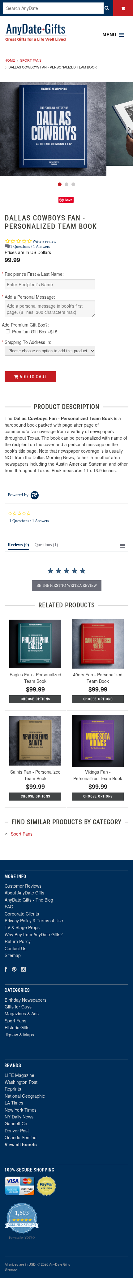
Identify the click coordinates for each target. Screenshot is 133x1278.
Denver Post (17, 1130)
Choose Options (35, 699)
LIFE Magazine (19, 1075)
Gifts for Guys (18, 1007)
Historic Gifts (17, 1027)
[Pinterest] (14, 968)
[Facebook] (6, 968)
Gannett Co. (16, 1123)
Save (68, 199)
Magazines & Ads (22, 1013)
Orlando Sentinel (21, 1137)
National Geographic (25, 1096)
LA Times (14, 1103)
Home (10, 60)
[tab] (18, 546)
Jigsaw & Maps (19, 1034)
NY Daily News (19, 1116)
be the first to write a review (66, 585)
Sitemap (13, 955)
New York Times (20, 1110)
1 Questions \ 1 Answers (30, 246)
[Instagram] (23, 968)
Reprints (13, 1089)
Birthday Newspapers (25, 1000)
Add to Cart (32, 376)
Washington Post (21, 1082)
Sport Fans (30, 60)
